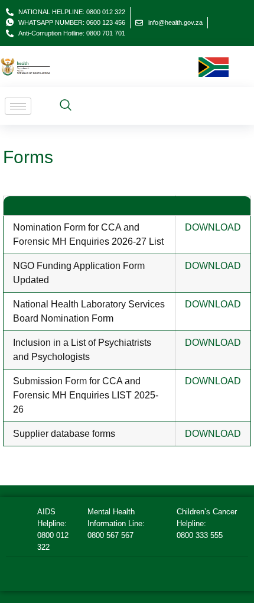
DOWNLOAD (213, 227)
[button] (65, 106)
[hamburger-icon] (18, 106)
